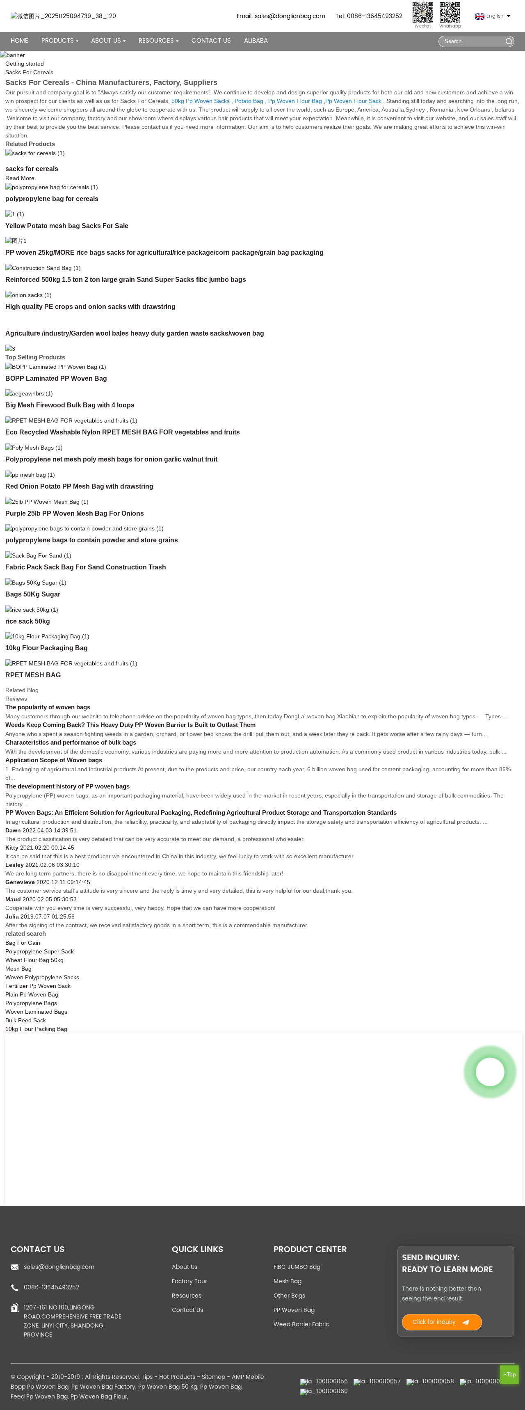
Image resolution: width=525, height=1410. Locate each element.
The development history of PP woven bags (67, 786)
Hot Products (177, 1377)
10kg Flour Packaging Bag (46, 647)
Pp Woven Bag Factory (103, 1387)
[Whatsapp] (490, 1072)
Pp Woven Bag (221, 1387)
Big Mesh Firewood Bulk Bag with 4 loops (70, 405)
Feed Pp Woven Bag (39, 1396)
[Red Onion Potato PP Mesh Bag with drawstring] (30, 474)
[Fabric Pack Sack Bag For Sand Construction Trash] (38, 555)
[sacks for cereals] (35, 153)
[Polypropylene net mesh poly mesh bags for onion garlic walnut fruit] (34, 447)
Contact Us (211, 41)
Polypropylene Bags (31, 1003)
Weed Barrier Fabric (301, 1324)
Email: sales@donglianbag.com (281, 16)
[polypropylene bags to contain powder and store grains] (84, 528)
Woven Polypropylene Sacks (42, 977)
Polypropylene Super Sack (39, 951)
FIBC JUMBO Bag (297, 1267)
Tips (147, 1377)
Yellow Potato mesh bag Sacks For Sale (66, 225)
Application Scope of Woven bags (53, 760)
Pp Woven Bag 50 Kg (167, 1387)
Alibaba (256, 41)
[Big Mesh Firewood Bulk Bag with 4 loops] (29, 393)
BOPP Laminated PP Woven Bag (56, 378)
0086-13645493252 (51, 1287)
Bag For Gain (22, 942)
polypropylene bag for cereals (51, 198)
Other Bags (289, 1295)
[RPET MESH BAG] (71, 663)
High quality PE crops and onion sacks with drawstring (90, 306)
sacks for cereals (31, 168)
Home (19, 41)
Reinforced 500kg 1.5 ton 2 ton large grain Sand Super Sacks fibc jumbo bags (125, 279)
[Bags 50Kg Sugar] (35, 582)
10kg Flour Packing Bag (36, 1029)
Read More (19, 178)
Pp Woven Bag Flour (99, 1396)
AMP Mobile (248, 1377)
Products (57, 41)
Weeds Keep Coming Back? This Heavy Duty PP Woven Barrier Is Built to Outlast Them (130, 725)
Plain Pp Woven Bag (31, 994)
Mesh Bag (18, 968)
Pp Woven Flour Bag (295, 101)
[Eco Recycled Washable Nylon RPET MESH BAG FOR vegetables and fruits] (71, 420)
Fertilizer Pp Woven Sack (38, 986)
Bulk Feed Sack (25, 1020)
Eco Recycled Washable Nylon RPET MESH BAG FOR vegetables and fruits (122, 432)
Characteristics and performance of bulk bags (70, 742)
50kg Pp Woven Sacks (200, 101)
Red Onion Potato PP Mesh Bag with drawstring (79, 486)
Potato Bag (249, 101)
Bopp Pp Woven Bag (39, 1387)
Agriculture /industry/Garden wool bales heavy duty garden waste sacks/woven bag (134, 333)
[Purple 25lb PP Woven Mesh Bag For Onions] (47, 501)
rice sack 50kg (27, 621)
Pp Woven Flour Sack (353, 101)
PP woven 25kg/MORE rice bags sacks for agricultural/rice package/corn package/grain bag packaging (164, 252)
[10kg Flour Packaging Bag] (47, 636)
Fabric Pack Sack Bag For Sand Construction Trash (85, 567)
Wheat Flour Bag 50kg (34, 960)
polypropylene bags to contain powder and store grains (91, 540)
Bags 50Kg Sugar (32, 594)
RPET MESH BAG (33, 675)
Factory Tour (189, 1281)
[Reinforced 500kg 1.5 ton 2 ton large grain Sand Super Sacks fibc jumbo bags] (43, 267)
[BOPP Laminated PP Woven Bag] (55, 366)
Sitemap (213, 1377)
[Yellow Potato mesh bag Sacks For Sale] (14, 213)
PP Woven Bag (294, 1310)
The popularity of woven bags (47, 707)
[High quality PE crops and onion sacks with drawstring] (28, 294)
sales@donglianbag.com (59, 1267)
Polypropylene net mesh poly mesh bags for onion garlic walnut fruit (111, 459)
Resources (186, 1295)
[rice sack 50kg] (31, 609)
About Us (184, 1267)
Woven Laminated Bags (36, 1011)
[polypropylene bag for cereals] (51, 186)
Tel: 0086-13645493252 (369, 16)
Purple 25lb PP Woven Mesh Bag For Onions (74, 513)
